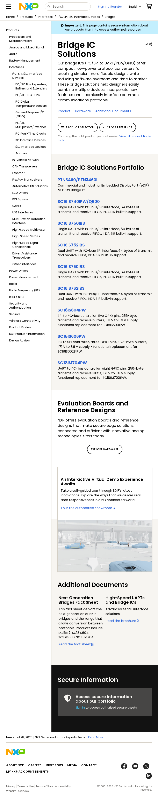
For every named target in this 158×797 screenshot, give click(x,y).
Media (72, 765)
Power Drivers (18, 271)
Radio (13, 284)
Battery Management (24, 60)
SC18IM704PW (72, 363)
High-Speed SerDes (26, 236)
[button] (134, 6)
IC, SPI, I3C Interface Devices (79, 17)
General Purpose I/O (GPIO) (29, 114)
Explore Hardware (105, 449)
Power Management (23, 277)
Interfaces (45, 17)
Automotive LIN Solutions (30, 186)
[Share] (150, 44)
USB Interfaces (22, 212)
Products (26, 17)
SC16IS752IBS (71, 245)
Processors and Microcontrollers (20, 39)
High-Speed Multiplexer (28, 230)
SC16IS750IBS (71, 223)
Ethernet (18, 173)
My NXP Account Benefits (27, 772)
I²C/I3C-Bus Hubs (27, 95)
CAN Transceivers (24, 166)
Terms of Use (25, 786)
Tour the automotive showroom (86, 508)
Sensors (14, 314)
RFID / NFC (16, 297)
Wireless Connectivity (24, 321)
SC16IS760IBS (71, 266)
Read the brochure (121, 620)
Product (64, 111)
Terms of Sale (44, 786)
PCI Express (20, 199)
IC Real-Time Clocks (30, 133)
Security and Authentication (20, 305)
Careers (35, 765)
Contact (89, 765)
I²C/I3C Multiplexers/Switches (30, 125)
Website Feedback (17, 791)
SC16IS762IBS (71, 288)
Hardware (83, 111)
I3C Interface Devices (30, 147)
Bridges (110, 17)
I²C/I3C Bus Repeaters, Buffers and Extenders (31, 86)
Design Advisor (19, 340)
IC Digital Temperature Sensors (31, 103)
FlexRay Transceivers (27, 179)
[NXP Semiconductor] (28, 6)
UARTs (16, 206)
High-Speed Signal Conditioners (25, 245)
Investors (54, 765)
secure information (125, 25)
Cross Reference (119, 127)
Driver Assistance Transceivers (24, 255)
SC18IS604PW (72, 310)
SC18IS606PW (71, 336)
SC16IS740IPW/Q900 (79, 201)
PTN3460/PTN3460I (77, 180)
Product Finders (20, 327)
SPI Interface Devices (30, 140)
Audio (13, 54)
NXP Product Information (27, 334)
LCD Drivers (20, 193)
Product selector (79, 127)
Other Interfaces (24, 264)
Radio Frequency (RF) (24, 290)
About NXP (15, 765)
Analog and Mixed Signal (26, 47)
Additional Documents (113, 111)
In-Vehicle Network (25, 160)
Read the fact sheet (74, 644)
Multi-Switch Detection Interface (28, 221)
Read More (95, 737)
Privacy (10, 786)
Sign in (89, 29)
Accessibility (63, 786)
